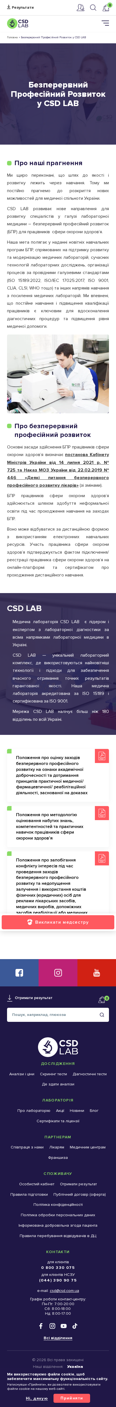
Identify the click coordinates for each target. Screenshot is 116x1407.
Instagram (58, 972)
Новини (77, 1110)
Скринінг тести (53, 1074)
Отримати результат (20, 7)
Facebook (19, 972)
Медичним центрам (88, 1147)
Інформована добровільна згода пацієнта (58, 1225)
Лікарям (56, 1147)
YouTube (96, 972)
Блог (94, 1110)
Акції (60, 1110)
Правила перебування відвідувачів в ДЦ (58, 1235)
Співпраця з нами (27, 1147)
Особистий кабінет (80, 7)
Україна (75, 1366)
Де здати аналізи (58, 1084)
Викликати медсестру (62, 922)
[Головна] (17, 23)
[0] (105, 8)
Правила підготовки (29, 1194)
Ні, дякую (37, 1398)
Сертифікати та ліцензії (58, 1121)
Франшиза (58, 1157)
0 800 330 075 (58, 1267)
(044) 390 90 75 (58, 1280)
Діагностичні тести (90, 1074)
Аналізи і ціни (21, 1074)
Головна (12, 37)
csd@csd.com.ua (64, 1290)
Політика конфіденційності (58, 1204)
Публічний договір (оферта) (79, 1194)
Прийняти (72, 1398)
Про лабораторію (33, 1110)
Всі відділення (58, 1338)
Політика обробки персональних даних (58, 1215)
